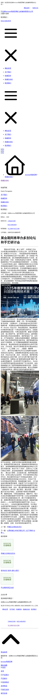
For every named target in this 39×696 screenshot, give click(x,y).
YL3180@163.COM (13, 625)
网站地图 (4, 665)
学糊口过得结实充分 (14, 527)
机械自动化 (9, 177)
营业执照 (4, 652)
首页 (2, 671)
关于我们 (4, 195)
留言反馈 (4, 693)
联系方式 (35, 8)
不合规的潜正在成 (7, 587)
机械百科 (4, 198)
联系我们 (4, 206)
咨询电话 (4, 686)
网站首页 (27, 8)
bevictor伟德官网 (31, 175)
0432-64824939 (6, 21)
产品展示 (4, 678)
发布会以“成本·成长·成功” (10, 570)
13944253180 (12, 221)
